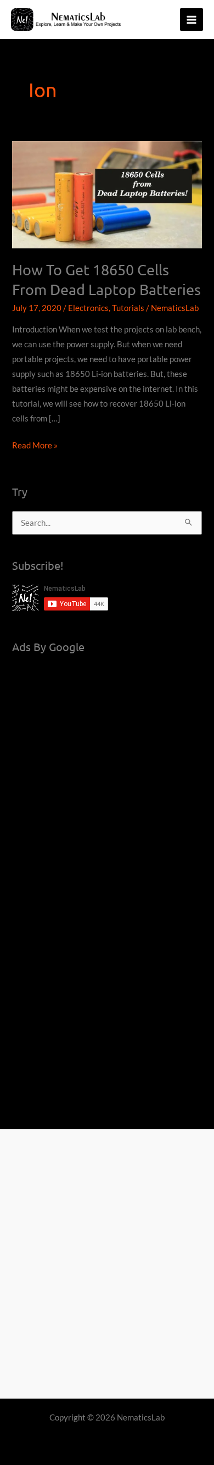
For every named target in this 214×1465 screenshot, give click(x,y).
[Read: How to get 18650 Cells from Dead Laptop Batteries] (106, 193)
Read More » (35, 446)
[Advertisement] (107, 773)
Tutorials (128, 308)
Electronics (88, 308)
